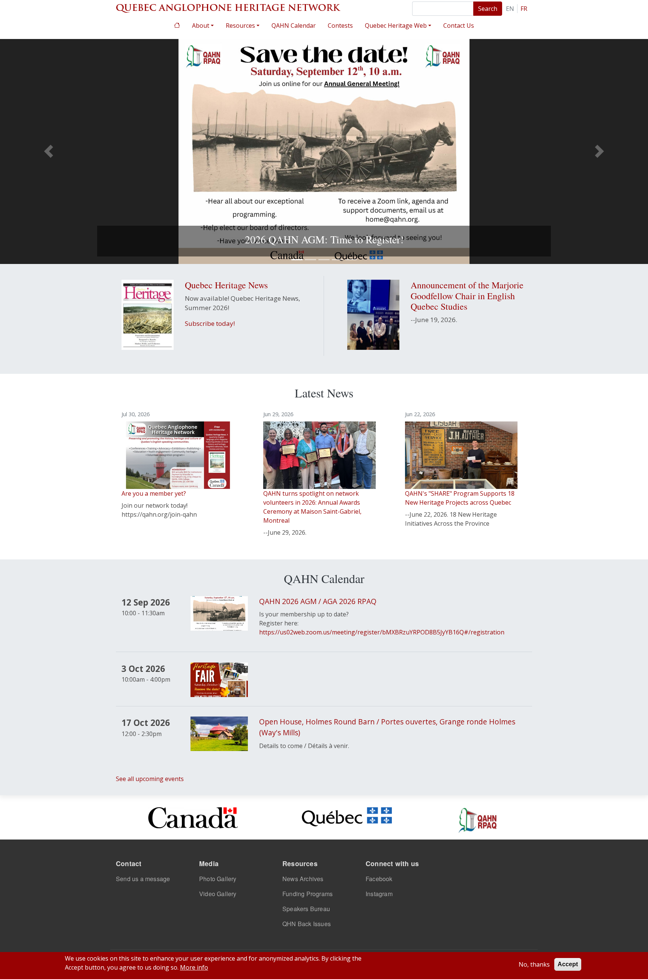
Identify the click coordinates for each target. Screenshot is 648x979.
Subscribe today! (210, 323)
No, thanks (534, 964)
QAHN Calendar (294, 25)
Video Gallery (218, 893)
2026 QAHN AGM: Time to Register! (324, 239)
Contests (340, 25)
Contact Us (458, 25)
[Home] (228, 7)
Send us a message (143, 878)
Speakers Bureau (306, 908)
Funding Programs (307, 893)
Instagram (379, 893)
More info (194, 967)
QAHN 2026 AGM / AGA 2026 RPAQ (317, 601)
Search (487, 8)
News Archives (303, 878)
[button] (48, 151)
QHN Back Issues (306, 923)
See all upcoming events (150, 779)
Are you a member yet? (154, 493)
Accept (568, 964)
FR (523, 8)
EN (510, 8)
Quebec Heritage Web (396, 25)
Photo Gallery (218, 878)
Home (177, 24)
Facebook (379, 878)
